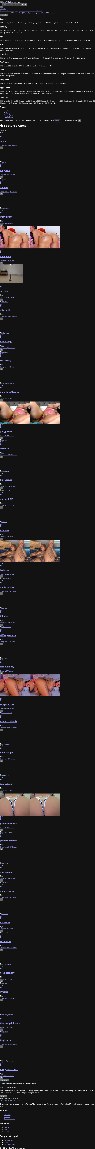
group (16, 11)
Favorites (7, 1117)
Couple (6, 1132)
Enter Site (3, 1096)
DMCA (6, 1142)
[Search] (25, 4)
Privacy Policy (8, 1140)
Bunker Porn (8, 115)
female (2, 11)
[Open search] (1, 7)
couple (11, 11)
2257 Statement (9, 1144)
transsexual (32, 11)
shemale (39, 11)
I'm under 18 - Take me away (10, 1100)
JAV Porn (7, 113)
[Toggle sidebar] (1, 2)
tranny (25, 11)
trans (21, 11)
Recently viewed (9, 1119)
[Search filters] (22, 4)
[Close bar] (79, 120)
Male (5, 1130)
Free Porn (7, 111)
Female (6, 1128)
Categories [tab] (4, 15)
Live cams (7, 1115)
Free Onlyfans (8, 117)
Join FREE (3, 9)
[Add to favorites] (1, 147)
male (7, 11)
